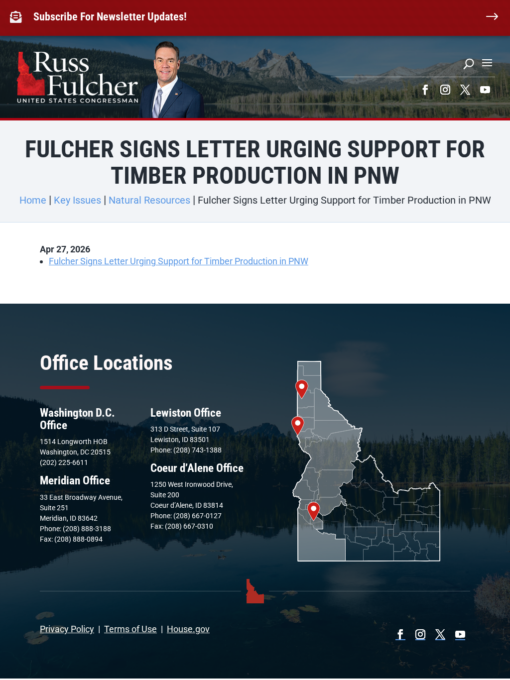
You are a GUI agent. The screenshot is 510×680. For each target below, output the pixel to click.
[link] (18, 17)
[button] (487, 62)
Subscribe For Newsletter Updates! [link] (110, 16)
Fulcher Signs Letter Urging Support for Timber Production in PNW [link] (178, 261)
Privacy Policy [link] (67, 629)
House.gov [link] (188, 629)
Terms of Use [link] (130, 629)
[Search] (469, 64)
